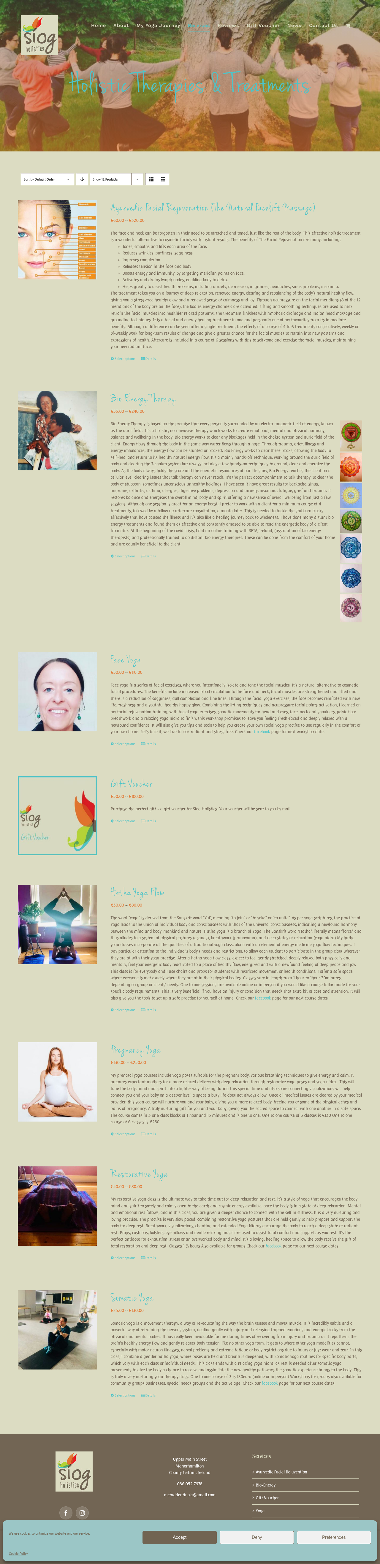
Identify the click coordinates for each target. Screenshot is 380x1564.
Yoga (260, 1510)
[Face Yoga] (57, 691)
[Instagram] (82, 1512)
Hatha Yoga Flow (137, 893)
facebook (262, 731)
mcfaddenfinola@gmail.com (190, 1494)
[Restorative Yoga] (57, 1206)
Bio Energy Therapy (143, 399)
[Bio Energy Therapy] (57, 430)
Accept (179, 1537)
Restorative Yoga (139, 1174)
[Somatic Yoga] (57, 1330)
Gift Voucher (132, 784)
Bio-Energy (266, 1485)
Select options (125, 359)
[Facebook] (65, 1512)
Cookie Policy (18, 1554)
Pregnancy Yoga (136, 1050)
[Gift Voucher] (57, 815)
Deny (257, 1537)
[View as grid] (151, 179)
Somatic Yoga (132, 1298)
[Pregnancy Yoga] (57, 1082)
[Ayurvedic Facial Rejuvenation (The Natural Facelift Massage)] (57, 239)
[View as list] (163, 179)
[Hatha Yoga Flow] (57, 924)
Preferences (334, 1537)
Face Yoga (126, 660)
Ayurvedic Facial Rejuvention (281, 1472)
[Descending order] (82, 179)
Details (150, 359)
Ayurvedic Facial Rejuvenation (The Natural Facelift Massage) (213, 208)
